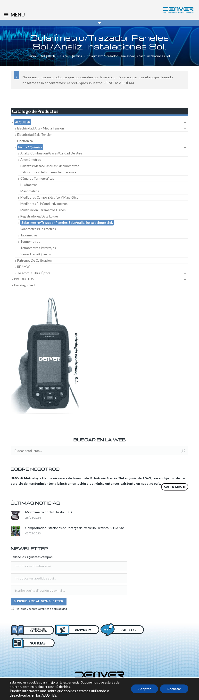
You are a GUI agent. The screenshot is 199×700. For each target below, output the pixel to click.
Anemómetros (30, 159)
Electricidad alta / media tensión (40, 128)
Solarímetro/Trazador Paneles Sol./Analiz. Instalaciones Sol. (67, 223)
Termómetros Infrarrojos (38, 248)
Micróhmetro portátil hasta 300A (49, 512)
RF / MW (23, 267)
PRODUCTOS (24, 279)
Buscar (183, 451)
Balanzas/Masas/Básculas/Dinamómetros (49, 166)
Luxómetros (28, 185)
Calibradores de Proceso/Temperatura (48, 172)
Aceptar (144, 689)
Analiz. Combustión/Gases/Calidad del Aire (51, 153)
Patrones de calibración (34, 260)
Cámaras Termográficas (37, 178)
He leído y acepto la (41, 608)
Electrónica (25, 141)
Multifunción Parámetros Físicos (43, 210)
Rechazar (174, 689)
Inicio (32, 56)
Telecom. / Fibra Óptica (33, 273)
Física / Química (71, 56)
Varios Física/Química (35, 254)
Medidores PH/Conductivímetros (43, 204)
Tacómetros (28, 235)
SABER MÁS (173, 487)
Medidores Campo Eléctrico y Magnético (49, 197)
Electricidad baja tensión (34, 135)
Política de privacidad (53, 608)
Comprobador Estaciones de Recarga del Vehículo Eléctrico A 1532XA (74, 528)
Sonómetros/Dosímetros (38, 229)
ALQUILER (48, 56)
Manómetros (29, 191)
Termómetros (30, 241)
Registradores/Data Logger (39, 216)
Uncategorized (24, 285)
